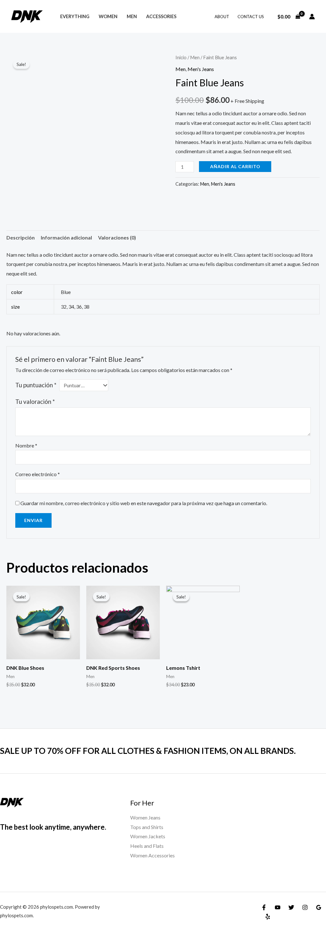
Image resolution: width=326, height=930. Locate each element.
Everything (74, 16)
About (222, 16)
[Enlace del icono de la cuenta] (312, 16)
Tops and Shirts (146, 827)
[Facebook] (264, 907)
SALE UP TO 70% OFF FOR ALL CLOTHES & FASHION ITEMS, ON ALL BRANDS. (148, 751)
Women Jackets (147, 836)
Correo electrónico (37, 474)
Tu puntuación (35, 385)
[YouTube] (277, 907)
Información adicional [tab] (66, 237)
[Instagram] (305, 907)
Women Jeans (145, 817)
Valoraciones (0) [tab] (117, 237)
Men (132, 16)
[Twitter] (291, 907)
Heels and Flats (147, 846)
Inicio (181, 57)
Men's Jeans (201, 69)
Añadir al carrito (235, 166)
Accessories (161, 16)
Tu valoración (35, 401)
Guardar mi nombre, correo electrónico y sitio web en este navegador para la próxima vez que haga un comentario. (143, 503)
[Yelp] (268, 916)
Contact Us (250, 16)
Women (108, 16)
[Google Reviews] (319, 907)
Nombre (26, 445)
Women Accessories (152, 855)
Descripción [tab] (20, 237)
